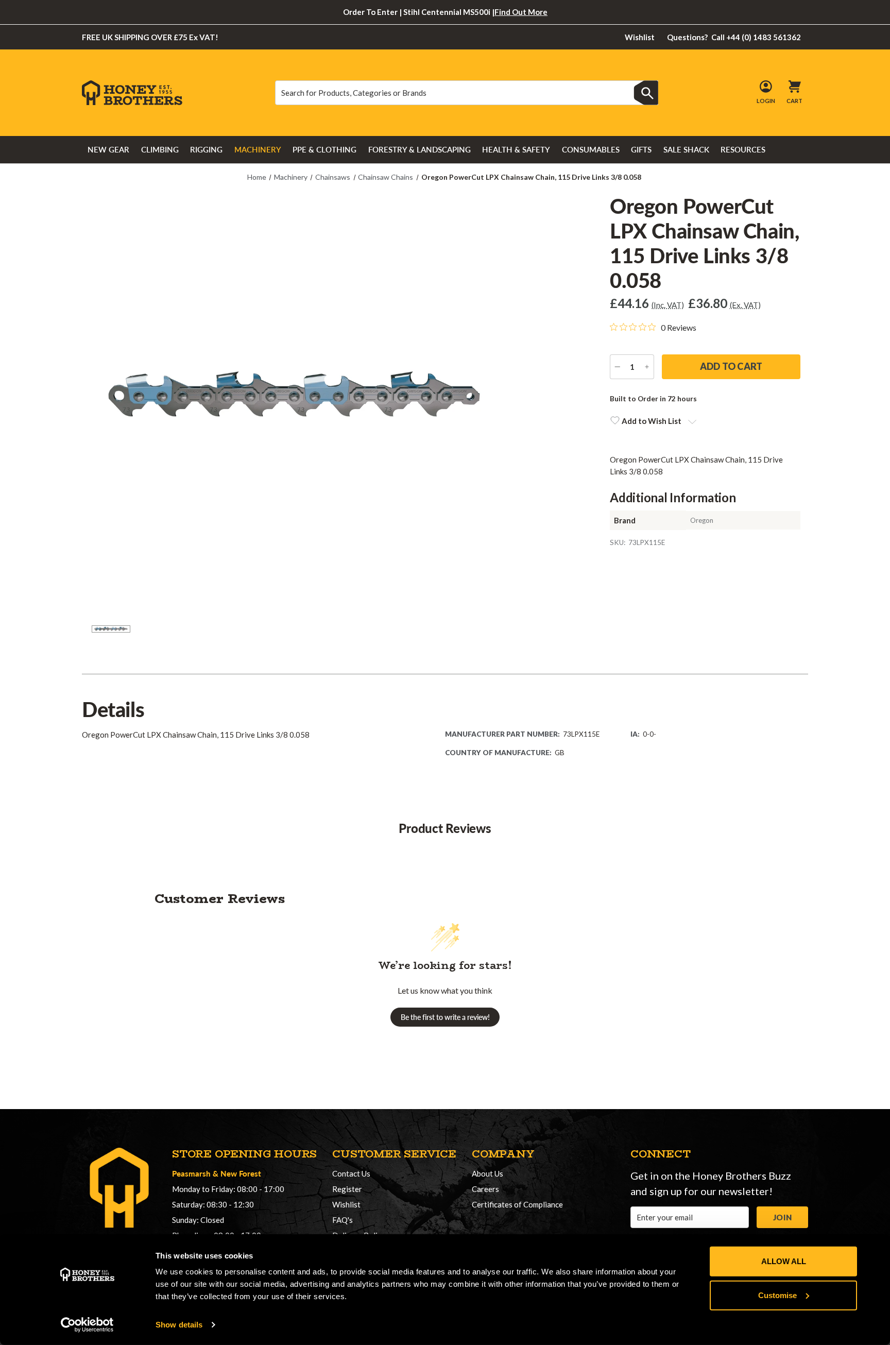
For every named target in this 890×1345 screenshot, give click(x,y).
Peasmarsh (191, 1173)
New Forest (240, 1173)
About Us (487, 1173)
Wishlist (640, 37)
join (782, 1217)
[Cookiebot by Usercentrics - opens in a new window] (87, 1325)
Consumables (591, 149)
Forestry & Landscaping (419, 149)
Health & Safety (516, 149)
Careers (485, 1189)
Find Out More (520, 11)
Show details (179, 1324)
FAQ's (342, 1219)
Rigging (206, 149)
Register (347, 1189)
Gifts (641, 149)
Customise (777, 1294)
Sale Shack (686, 149)
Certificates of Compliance (517, 1204)
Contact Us (351, 1173)
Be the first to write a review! (445, 1017)
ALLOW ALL (783, 1261)
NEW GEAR (108, 149)
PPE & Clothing (324, 149)
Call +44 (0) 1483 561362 (734, 37)
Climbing (160, 149)
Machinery (257, 149)
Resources (743, 149)
